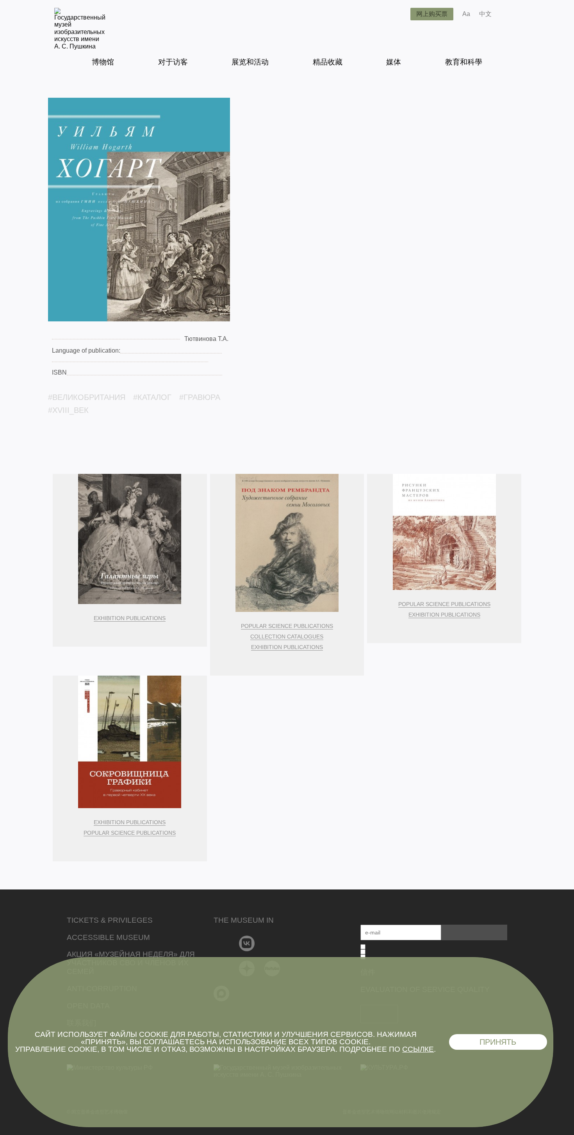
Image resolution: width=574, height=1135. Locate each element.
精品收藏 (327, 62)
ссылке (418, 1049)
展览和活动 (250, 62)
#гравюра (199, 397)
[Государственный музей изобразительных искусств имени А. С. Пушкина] (79, 46)
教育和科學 (463, 62)
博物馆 (103, 62)
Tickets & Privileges (110, 920)
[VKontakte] (247, 943)
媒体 (393, 62)
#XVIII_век (68, 410)
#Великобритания (86, 397)
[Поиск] (398, 14)
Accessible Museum (108, 937)
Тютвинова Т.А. (206, 338)
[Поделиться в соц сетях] (509, 14)
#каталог (152, 397)
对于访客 (173, 62)
